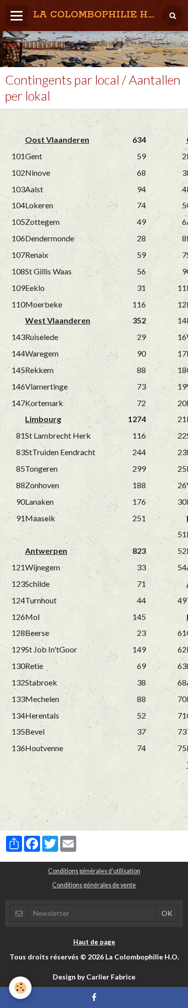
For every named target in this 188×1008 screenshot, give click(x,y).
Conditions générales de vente (94, 885)
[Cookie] (20, 987)
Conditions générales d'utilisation (94, 871)
